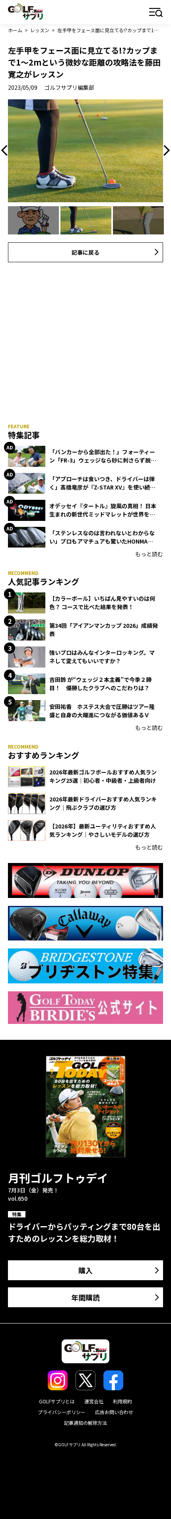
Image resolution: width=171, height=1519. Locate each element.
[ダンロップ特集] (85, 880)
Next (164, 150)
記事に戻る (85, 252)
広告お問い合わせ (114, 1412)
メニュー (156, 13)
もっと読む (149, 554)
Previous (6, 150)
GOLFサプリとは (57, 1401)
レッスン (39, 30)
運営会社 (93, 1401)
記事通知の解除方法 (85, 1422)
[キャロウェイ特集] (85, 923)
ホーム (15, 30)
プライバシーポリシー (62, 1412)
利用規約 (122, 1401)
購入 (85, 1270)
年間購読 (85, 1297)
